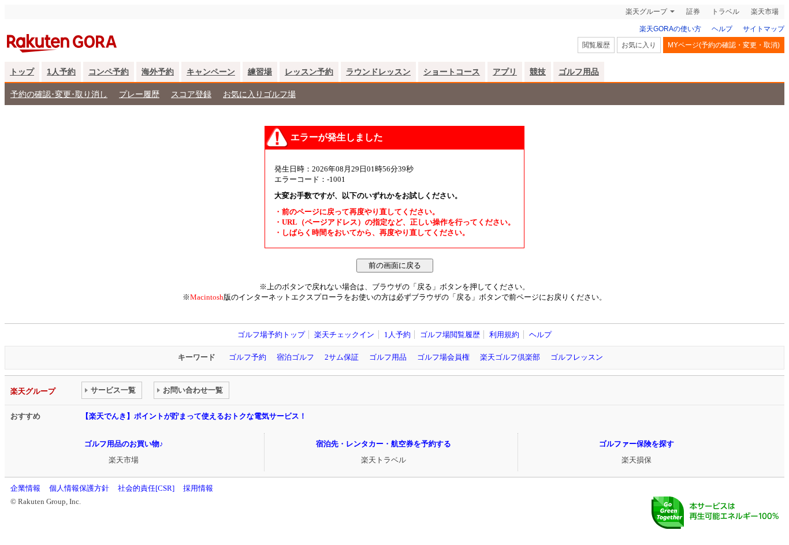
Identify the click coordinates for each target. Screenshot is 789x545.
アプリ (505, 71)
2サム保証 (342, 357)
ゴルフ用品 (579, 71)
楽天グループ (646, 12)
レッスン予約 (309, 71)
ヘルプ (722, 29)
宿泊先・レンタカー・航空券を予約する (383, 443)
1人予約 (61, 71)
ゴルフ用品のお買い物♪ (123, 443)
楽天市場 (765, 12)
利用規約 (504, 334)
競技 (538, 71)
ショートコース (451, 71)
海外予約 (158, 71)
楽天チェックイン (344, 334)
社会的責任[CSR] (146, 488)
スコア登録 (191, 94)
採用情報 (198, 488)
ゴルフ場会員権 (443, 357)
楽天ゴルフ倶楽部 (510, 357)
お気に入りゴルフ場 (259, 94)
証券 (693, 12)
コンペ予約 (108, 71)
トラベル (725, 12)
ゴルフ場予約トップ (271, 334)
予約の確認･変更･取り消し (58, 94)
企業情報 (25, 488)
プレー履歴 (139, 94)
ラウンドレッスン (378, 71)
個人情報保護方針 (79, 488)
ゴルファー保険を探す (636, 443)
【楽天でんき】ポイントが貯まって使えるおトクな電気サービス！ (194, 416)
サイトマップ (763, 29)
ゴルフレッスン (576, 357)
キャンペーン (211, 71)
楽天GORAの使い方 (670, 29)
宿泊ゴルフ (295, 357)
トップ (22, 71)
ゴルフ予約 (247, 357)
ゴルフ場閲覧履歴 (450, 334)
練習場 (260, 71)
